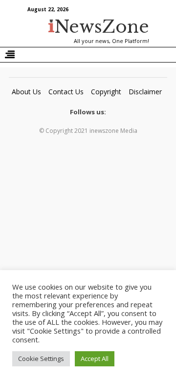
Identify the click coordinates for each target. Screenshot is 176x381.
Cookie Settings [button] (41, 358)
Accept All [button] (95, 358)
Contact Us (66, 91)
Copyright (106, 91)
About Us (26, 91)
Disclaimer (145, 91)
